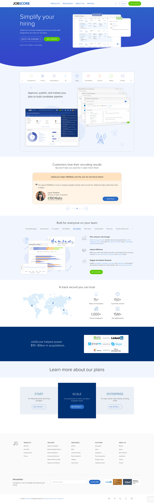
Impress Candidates (53, 446)
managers (105, 263)
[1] (72, 208)
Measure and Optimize (54, 463)
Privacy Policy (48, 499)
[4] (79, 208)
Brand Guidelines (76, 456)
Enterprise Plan (28, 453)
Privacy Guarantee (100, 456)
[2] (74, 208)
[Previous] (68, 208)
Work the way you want (97, 240)
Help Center (74, 463)
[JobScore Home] (21, 3)
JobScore (28, 499)
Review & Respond (53, 453)
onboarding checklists (125, 265)
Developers (98, 446)
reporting (120, 254)
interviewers (121, 263)
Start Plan (26, 446)
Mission (121, 446)
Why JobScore (123, 452)
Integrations (98, 453)
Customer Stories (76, 453)
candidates (97, 263)
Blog (72, 449)
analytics (101, 243)
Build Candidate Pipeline (54, 449)
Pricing (25, 456)
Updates (73, 459)
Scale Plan (26, 449)
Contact (121, 463)
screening (111, 254)
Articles (73, 446)
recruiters (111, 263)
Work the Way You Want (54, 459)
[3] (77, 208)
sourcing (97, 254)
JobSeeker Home (100, 463)
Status (96, 449)
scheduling (104, 254)
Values (121, 449)
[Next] (86, 208)
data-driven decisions (114, 242)
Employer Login (99, 459)
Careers (121, 459)
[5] (81, 208)
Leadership (122, 456)
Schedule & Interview (53, 456)
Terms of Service (58, 499)
